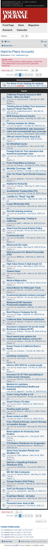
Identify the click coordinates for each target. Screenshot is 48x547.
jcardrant (20, 86)
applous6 (20, 391)
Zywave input (13, 271)
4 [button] (28, 75)
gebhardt (20, 179)
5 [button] (31, 75)
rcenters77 (21, 156)
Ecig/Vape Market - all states (21, 496)
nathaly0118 (21, 491)
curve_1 (20, 134)
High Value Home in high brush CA (24, 264)
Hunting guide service (18, 409)
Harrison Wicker (23, 474)
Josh (13, 55)
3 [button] (25, 75)
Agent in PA (21, 273)
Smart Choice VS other (18, 402)
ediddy (19, 247)
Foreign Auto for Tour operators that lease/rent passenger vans (25, 152)
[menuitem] (7, 41)
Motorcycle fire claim (17, 245)
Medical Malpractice (17, 280)
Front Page (8, 25)
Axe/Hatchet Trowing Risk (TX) (22, 191)
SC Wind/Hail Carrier (17, 144)
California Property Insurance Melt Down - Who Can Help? (24, 95)
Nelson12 (20, 283)
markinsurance (22, 99)
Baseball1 (20, 238)
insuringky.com (22, 436)
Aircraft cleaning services (19, 211)
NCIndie (20, 231)
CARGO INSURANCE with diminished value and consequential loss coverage (26, 130)
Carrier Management (35, 6)
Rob (18, 139)
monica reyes (22, 368)
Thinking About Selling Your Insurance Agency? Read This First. (26, 107)
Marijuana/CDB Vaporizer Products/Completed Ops (19, 303)
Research (7, 30)
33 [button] (37, 75)
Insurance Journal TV (12, 4)
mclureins (20, 118)
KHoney (20, 165)
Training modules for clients (21, 123)
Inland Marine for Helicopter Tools (24, 288)
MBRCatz (20, 257)
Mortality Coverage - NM (19, 168)
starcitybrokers (22, 146)
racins (19, 419)
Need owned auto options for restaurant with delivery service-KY (24, 337)
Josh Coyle (21, 358)
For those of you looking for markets (25, 83)
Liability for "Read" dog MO (20, 196)
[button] (16, 74)
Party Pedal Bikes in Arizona (21, 163)
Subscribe (22, 30)
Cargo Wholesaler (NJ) (18, 204)
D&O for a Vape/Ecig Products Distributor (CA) (22, 463)
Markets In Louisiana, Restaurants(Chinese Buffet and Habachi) (23, 386)
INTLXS (20, 290)
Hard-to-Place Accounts (17, 51)
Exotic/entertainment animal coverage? (26, 295)
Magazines (33, 25)
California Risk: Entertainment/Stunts (25, 319)
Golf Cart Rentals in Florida (20, 489)
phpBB (15, 545)
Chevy (19, 266)
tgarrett (19, 126)
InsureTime (21, 193)
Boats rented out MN (17, 416)
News (21, 25)
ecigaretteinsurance (24, 111)
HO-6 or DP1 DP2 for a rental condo (24, 365)
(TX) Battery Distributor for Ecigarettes (26, 443)
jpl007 (19, 223)
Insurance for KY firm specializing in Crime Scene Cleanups (25, 375)
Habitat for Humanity (17, 184)
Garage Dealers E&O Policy (20, 481)
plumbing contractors (18, 356)
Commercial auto (15, 235)
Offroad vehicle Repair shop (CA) (23, 137)
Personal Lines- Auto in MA (20, 503)
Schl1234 (20, 484)
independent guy (22, 55)
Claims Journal (29, 2)
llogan (19, 314)
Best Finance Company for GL (22, 312)
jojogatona (21, 506)
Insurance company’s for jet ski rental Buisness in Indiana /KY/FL (25, 328)
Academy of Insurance (12, 6)
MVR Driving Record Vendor (21, 116)
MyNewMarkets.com (11, 2)
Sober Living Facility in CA (20, 394)
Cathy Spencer (22, 455)
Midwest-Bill (21, 199)
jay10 (19, 404)
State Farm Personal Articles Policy (24, 228)
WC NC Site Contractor (18, 472)
